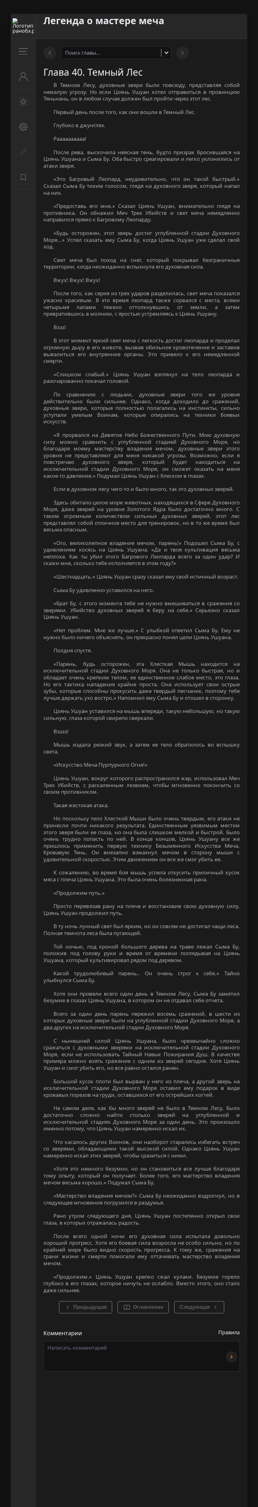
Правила (229, 1332)
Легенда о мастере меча (103, 20)
